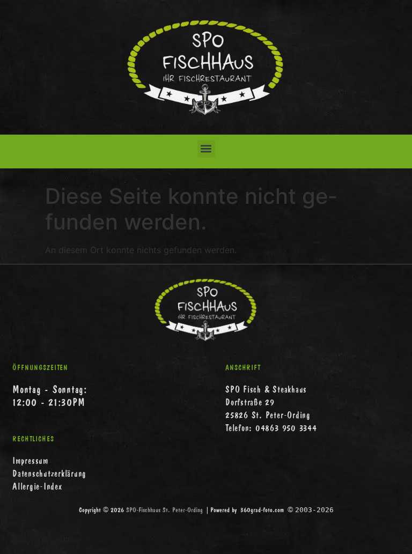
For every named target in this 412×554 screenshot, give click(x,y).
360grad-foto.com (262, 509)
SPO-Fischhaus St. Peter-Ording (164, 509)
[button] (206, 149)
